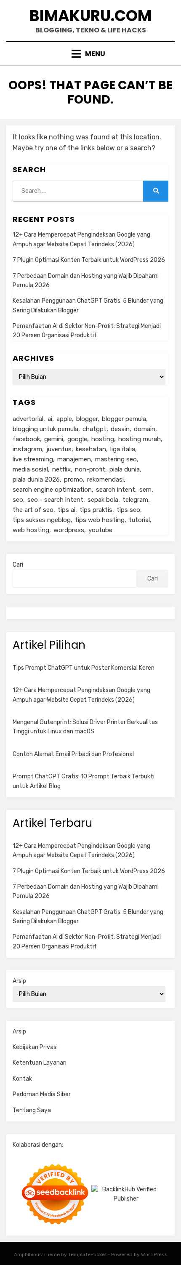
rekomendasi (105, 479)
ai (50, 419)
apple (64, 419)
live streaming (33, 459)
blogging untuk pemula (45, 429)
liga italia (122, 449)
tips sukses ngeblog (42, 520)
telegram (135, 499)
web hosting (31, 530)
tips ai (66, 510)
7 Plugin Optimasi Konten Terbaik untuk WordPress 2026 (89, 260)
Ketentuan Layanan (40, 1062)
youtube (100, 530)
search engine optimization (52, 489)
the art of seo (33, 510)
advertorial (28, 419)
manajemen (74, 459)
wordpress (68, 530)
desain (120, 429)
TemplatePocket (87, 1254)
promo (73, 479)
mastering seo (116, 459)
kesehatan (91, 449)
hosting (102, 439)
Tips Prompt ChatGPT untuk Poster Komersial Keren (83, 667)
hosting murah (139, 439)
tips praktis (96, 510)
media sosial (30, 469)
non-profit (90, 469)
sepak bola (103, 499)
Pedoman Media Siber (42, 1094)
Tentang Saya (32, 1110)
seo (18, 499)
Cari (18, 564)
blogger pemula (124, 419)
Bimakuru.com (90, 16)
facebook (26, 439)
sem (145, 489)
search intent (115, 489)
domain (144, 429)
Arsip (19, 981)
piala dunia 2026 (36, 479)
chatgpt (94, 429)
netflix (61, 469)
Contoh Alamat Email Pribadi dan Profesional (73, 754)
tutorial (139, 520)
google (77, 439)
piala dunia (124, 469)
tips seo (128, 510)
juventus (59, 449)
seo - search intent (55, 499)
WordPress (154, 1254)
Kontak (22, 1078)
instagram (27, 449)
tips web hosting (100, 520)
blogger (87, 419)
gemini (53, 439)
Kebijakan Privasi (35, 1047)
